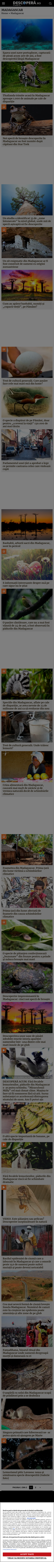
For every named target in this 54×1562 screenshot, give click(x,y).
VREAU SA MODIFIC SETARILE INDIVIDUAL (27, 1558)
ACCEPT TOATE (27, 1554)
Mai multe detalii (31, 1518)
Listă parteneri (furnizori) (9, 1549)
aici (14, 1528)
